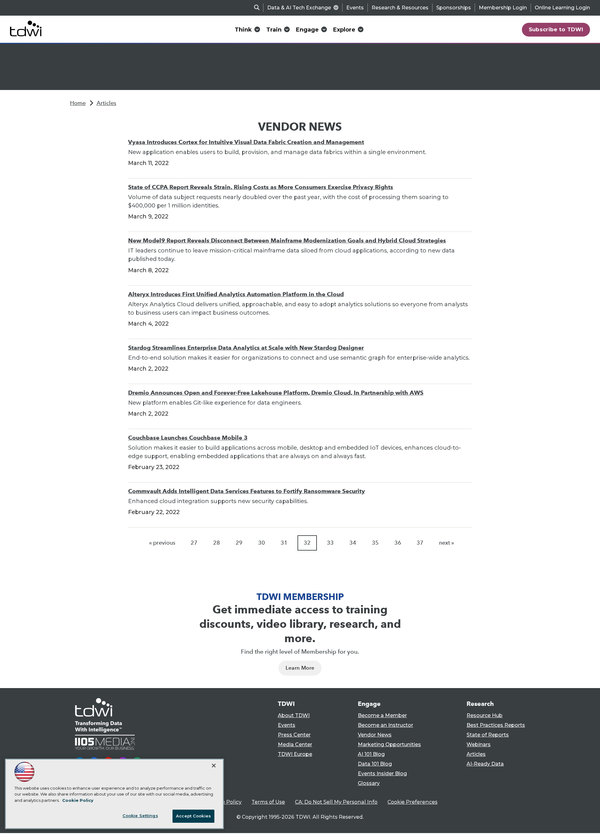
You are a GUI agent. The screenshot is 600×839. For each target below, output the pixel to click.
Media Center (295, 744)
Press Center (294, 735)
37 (420, 542)
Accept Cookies (193, 815)
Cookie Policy (225, 802)
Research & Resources (400, 8)
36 (397, 542)
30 (261, 542)
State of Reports (488, 735)
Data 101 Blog (375, 764)
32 (307, 542)
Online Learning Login (562, 8)
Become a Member (382, 715)
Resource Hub (484, 715)
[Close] (214, 765)
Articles (106, 103)
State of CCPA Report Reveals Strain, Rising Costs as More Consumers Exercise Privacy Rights (260, 187)
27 (194, 542)
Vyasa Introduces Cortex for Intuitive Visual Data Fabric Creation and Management (246, 142)
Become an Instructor (385, 725)
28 (216, 542)
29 (239, 542)
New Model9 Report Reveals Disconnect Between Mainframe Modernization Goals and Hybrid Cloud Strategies (287, 240)
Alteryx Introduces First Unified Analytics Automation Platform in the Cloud (236, 294)
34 (352, 542)
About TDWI (294, 715)
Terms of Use (268, 802)
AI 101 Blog (371, 754)
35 (375, 542)
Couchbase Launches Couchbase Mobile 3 (188, 437)
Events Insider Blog (382, 774)
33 (330, 542)
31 (284, 542)
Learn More (300, 668)
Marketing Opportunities (389, 744)
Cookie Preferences (413, 802)
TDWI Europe (295, 754)
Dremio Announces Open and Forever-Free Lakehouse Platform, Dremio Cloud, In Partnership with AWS (275, 392)
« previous (162, 542)
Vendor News (375, 735)
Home (78, 103)
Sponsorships (453, 8)
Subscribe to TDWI (556, 29)
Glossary (369, 783)
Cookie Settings (140, 815)
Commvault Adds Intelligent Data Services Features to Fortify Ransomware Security (246, 491)
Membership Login (503, 8)
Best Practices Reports (496, 725)
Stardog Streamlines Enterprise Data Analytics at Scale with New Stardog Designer (246, 347)
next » (446, 542)
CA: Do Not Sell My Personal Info (336, 802)
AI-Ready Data (485, 764)
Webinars (479, 744)
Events (355, 8)
